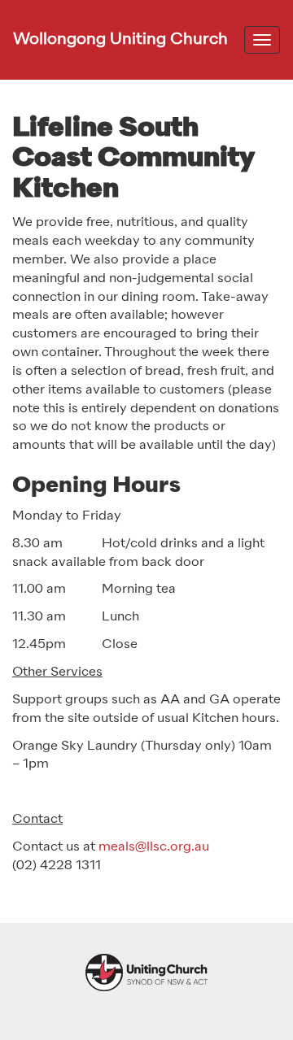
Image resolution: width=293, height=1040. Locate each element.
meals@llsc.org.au (153, 847)
